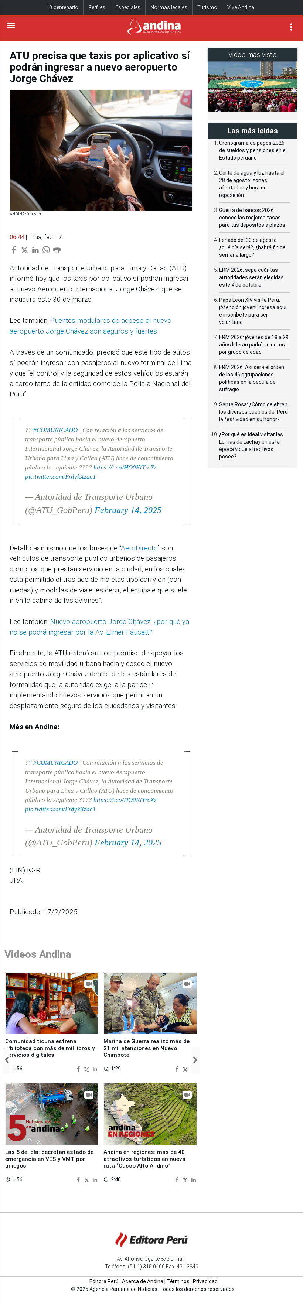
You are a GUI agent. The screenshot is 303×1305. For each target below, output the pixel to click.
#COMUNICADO (55, 430)
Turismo (207, 7)
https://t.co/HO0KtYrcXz (125, 467)
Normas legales (168, 7)
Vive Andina (240, 7)
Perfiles (96, 7)
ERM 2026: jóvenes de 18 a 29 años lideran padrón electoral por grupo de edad (254, 344)
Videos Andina (37, 954)
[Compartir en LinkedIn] (95, 1068)
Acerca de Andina (142, 1281)
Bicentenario (63, 7)
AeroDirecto (139, 548)
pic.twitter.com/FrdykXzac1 (60, 476)
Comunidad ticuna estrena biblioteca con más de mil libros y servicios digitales (50, 1048)
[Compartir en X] (88, 1068)
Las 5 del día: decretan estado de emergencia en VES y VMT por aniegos (49, 1159)
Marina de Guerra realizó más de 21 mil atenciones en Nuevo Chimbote (146, 1048)
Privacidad (205, 1281)
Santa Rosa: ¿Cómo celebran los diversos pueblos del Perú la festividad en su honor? (253, 412)
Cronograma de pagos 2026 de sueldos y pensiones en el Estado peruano (253, 150)
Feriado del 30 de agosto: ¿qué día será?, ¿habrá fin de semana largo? (252, 247)
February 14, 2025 (128, 510)
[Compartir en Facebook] (79, 1068)
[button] (6, 1060)
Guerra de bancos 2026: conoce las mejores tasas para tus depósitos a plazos (252, 217)
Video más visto (252, 54)
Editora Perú (104, 1281)
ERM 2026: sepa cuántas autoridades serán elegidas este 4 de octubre (251, 277)
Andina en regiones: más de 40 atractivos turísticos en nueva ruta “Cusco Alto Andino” (144, 1159)
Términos (178, 1281)
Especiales (127, 7)
